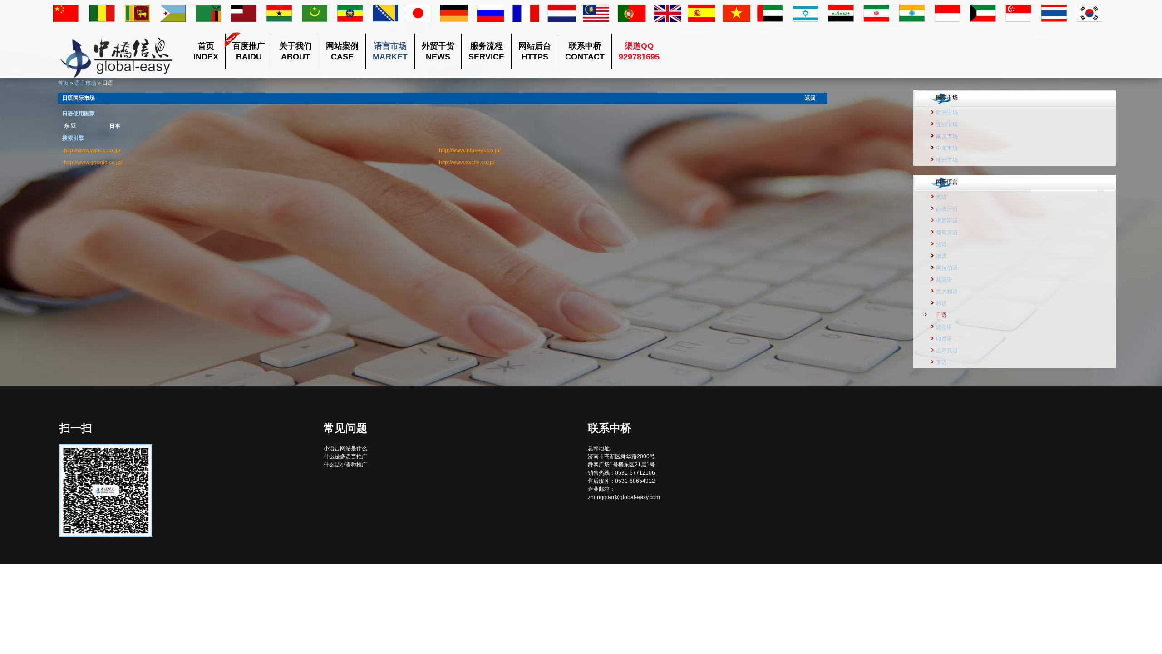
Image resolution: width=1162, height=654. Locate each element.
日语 (941, 315)
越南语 (944, 280)
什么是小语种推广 (345, 464)
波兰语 (944, 327)
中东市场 (947, 148)
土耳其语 (947, 350)
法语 (941, 244)
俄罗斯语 (947, 221)
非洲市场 (947, 160)
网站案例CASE (342, 51)
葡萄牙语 (947, 232)
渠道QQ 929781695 (639, 51)
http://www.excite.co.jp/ (466, 162)
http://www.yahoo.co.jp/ (92, 150)
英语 (941, 197)
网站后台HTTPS (534, 51)
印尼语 (944, 339)
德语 (941, 256)
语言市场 (85, 83)
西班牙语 (947, 209)
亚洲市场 (947, 124)
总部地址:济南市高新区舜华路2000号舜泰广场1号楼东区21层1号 (621, 456)
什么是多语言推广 (345, 456)
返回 (810, 98)
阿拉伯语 (947, 268)
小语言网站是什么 (345, 448)
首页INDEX (205, 51)
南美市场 (947, 136)
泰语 (941, 362)
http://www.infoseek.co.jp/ (470, 150)
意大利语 (947, 291)
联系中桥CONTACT (585, 51)
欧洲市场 (947, 112)
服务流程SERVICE (486, 51)
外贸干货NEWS (438, 51)
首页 (63, 83)
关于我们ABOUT (295, 51)
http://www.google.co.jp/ (93, 162)
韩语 (941, 303)
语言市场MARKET (390, 51)
